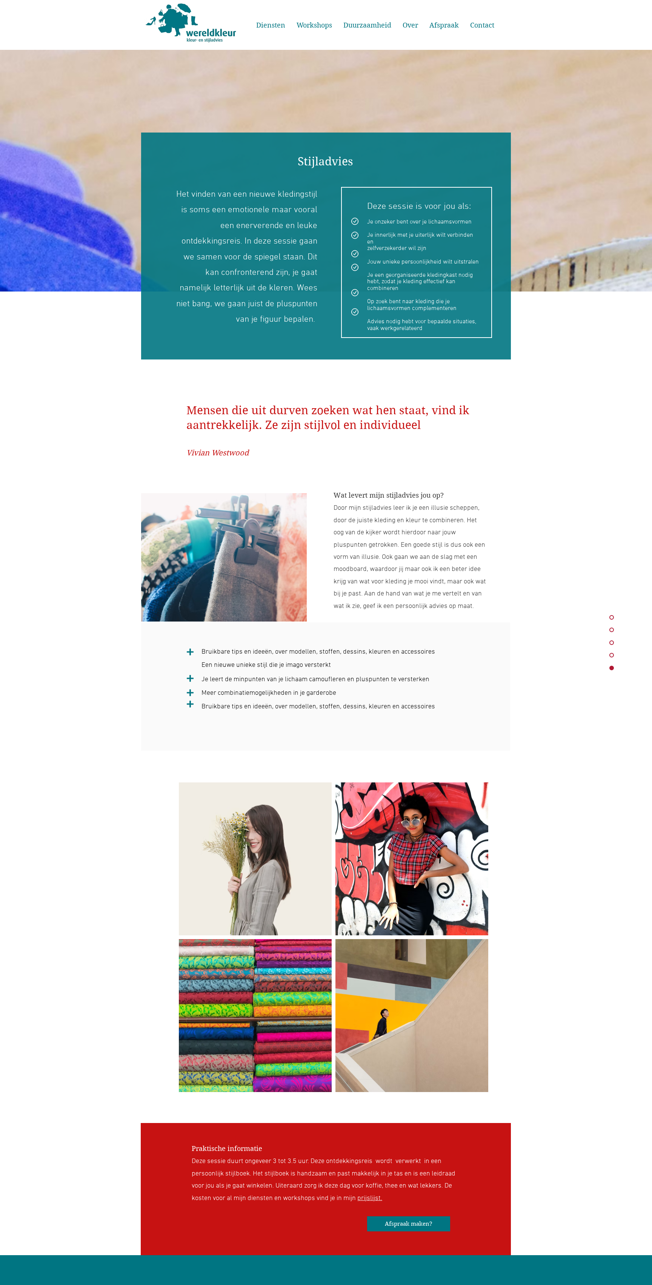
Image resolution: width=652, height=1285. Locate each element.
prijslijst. (369, 1198)
